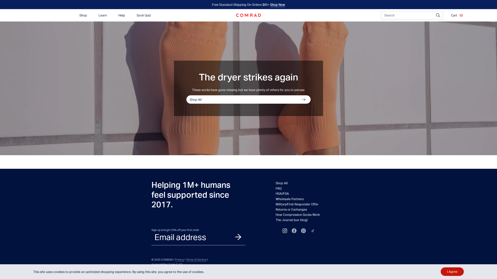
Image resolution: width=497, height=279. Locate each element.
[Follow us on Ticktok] (313, 231)
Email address (180, 237)
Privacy (179, 259)
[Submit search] (438, 15)
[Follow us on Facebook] (294, 231)
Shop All (196, 99)
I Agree (452, 272)
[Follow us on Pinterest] (303, 231)
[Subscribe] (238, 237)
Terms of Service (196, 259)
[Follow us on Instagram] (285, 231)
